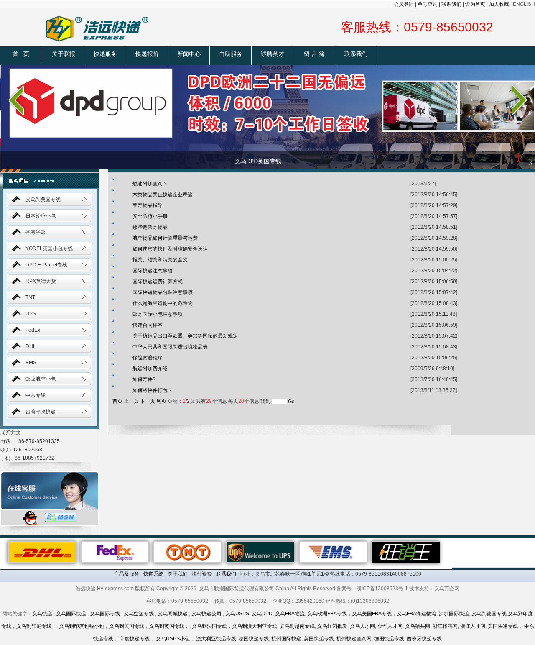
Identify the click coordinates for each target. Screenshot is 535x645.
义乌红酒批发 (332, 626)
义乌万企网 (446, 588)
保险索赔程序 (147, 358)
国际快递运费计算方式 (157, 281)
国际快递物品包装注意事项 (162, 292)
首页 (117, 401)
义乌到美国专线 (43, 199)
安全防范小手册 (150, 216)
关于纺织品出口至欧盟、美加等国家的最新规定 (185, 336)
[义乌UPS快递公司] (260, 552)
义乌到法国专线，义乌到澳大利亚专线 (234, 626)
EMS (30, 363)
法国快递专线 (254, 639)
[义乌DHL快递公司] (42, 552)
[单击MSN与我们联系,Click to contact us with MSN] (60, 517)
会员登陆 (404, 4)
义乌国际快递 (71, 614)
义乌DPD (262, 614)
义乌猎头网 (417, 626)
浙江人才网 (472, 626)
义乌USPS (237, 614)
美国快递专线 (503, 626)
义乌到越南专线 (297, 626)
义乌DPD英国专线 (257, 161)
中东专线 (35, 395)
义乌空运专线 (139, 614)
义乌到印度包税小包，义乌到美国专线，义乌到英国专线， (124, 626)
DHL (30, 346)
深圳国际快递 (454, 614)
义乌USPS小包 (173, 639)
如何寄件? (143, 379)
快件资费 (202, 574)
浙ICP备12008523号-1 (382, 588)
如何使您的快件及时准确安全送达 (170, 249)
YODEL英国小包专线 (49, 248)
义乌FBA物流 (290, 614)
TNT (30, 297)
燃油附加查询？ (150, 184)
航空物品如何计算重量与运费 (165, 238)
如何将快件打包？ (152, 390)
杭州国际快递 (286, 639)
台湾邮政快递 (40, 412)
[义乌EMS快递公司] (333, 552)
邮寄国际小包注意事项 (157, 314)
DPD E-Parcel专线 (46, 265)
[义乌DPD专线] (267, 116)
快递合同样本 (147, 325)
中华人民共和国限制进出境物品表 (170, 347)
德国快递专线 (389, 639)
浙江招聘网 (445, 626)
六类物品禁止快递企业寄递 (162, 194)
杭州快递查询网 (354, 639)
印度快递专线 (135, 639)
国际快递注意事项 (152, 271)
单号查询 (428, 4)
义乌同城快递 (173, 614)
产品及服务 (126, 574)
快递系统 (153, 574)
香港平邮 (35, 232)
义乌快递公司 (206, 614)
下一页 (147, 401)
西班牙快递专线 (424, 639)
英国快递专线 (319, 639)
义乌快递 (42, 614)
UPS (30, 314)
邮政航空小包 (40, 379)
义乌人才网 (362, 626)
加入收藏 (499, 4)
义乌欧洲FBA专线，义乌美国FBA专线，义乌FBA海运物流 (371, 614)
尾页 (161, 401)
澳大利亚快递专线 (216, 639)
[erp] (406, 552)
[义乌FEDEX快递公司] (115, 552)
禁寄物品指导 (147, 205)
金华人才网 (390, 626)
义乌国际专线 (105, 614)
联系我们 (451, 4)
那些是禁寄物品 (150, 227)
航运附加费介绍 (150, 368)
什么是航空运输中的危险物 (162, 303)
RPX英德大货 (40, 281)
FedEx (32, 330)
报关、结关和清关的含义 (160, 260)
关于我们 (178, 574)
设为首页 (475, 4)
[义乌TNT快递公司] (188, 552)
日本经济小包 (40, 216)
